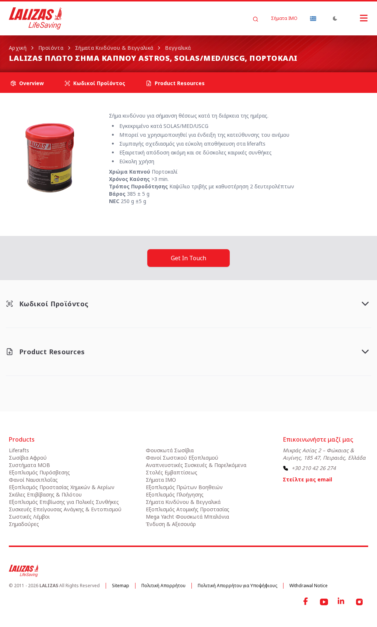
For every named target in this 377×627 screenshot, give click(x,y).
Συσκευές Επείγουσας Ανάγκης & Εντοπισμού (65, 509)
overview (31, 83)
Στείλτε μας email (307, 479)
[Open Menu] (356, 18)
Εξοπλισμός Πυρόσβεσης (39, 472)
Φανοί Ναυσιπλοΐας (33, 479)
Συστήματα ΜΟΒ (29, 464)
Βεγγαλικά (178, 47)
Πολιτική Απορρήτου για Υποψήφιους (237, 585)
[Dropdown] (313, 18)
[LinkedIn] (341, 602)
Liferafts (19, 450)
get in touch (188, 258)
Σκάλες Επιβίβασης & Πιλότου (45, 494)
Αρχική (18, 47)
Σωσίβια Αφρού (28, 457)
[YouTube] (324, 602)
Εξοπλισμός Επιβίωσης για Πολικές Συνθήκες (64, 501)
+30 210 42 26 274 (314, 467)
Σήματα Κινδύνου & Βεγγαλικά (114, 47)
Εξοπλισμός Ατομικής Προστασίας (187, 509)
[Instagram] (359, 602)
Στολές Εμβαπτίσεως (171, 472)
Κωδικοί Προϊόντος (99, 83)
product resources (180, 83)
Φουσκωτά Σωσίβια (170, 450)
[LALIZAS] (35, 18)
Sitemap (120, 585)
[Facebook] (306, 602)
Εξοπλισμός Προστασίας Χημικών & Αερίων (61, 487)
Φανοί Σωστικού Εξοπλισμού (182, 457)
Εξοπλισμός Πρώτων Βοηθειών (184, 487)
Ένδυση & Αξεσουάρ (171, 523)
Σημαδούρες (24, 523)
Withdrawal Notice (308, 585)
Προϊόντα (50, 47)
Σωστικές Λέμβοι (29, 516)
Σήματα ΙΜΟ (284, 18)
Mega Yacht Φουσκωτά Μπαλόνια (187, 516)
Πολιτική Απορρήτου (163, 585)
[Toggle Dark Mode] (335, 18)
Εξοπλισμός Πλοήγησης (175, 494)
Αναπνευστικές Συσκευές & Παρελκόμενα (196, 464)
